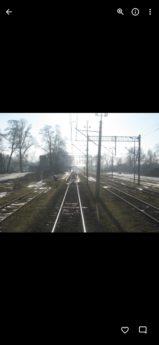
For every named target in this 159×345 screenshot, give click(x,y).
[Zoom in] (120, 11)
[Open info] (135, 11)
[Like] (125, 330)
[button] (20, 172)
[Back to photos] (9, 12)
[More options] (150, 11)
